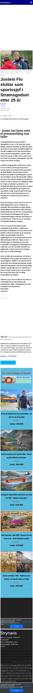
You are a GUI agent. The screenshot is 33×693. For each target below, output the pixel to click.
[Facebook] (1, 116)
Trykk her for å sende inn (8, 343)
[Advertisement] (16, 26)
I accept (16, 690)
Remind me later (28, 686)
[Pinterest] (8, 116)
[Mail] (6, 116)
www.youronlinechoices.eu (6, 688)
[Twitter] (3, 116)
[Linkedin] (5, 116)
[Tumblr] (10, 116)
